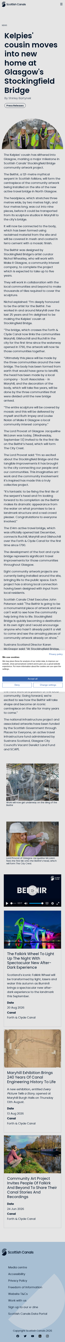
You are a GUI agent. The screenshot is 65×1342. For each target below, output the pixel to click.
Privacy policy (56, 654)
